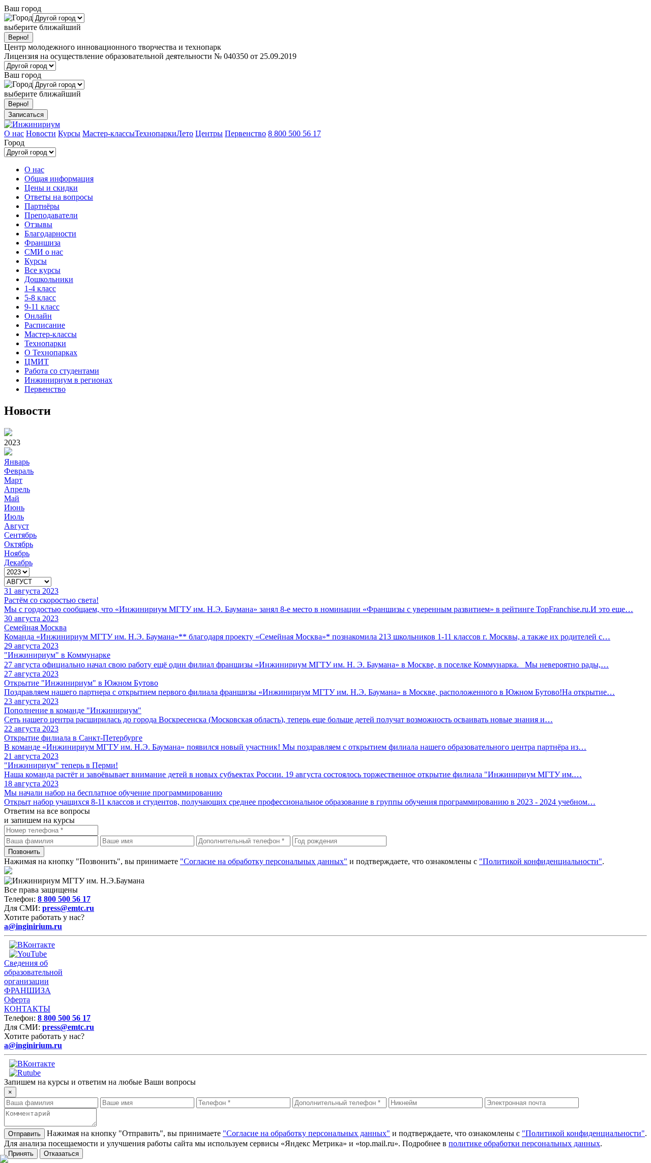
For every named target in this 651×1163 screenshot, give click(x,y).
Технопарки (155, 133)
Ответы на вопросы (58, 197)
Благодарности (50, 233)
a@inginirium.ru (33, 926)
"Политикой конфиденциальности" (540, 861)
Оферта (17, 999)
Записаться (26, 114)
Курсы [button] (35, 261)
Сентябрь (20, 535)
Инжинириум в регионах (68, 380)
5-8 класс (40, 297)
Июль (14, 516)
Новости (41, 133)
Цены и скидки (51, 187)
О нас (14, 133)
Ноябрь (16, 553)
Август (16, 526)
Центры (209, 133)
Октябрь (18, 544)
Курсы (69, 133)
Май (11, 498)
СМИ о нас (43, 252)
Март (13, 480)
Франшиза (42, 242)
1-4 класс (40, 288)
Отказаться (61, 1153)
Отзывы (38, 224)
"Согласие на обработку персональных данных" (263, 861)
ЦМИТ (36, 361)
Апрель (17, 489)
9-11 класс (42, 306)
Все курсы (42, 270)
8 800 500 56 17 (294, 133)
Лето (184, 133)
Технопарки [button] (45, 343)
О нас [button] (34, 169)
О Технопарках (50, 352)
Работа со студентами (61, 370)
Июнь (14, 507)
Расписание (44, 325)
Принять (21, 1153)
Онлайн (38, 316)
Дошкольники (48, 279)
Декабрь (18, 562)
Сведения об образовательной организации (33, 972)
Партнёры (42, 206)
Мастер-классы (108, 133)
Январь (16, 461)
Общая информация (59, 178)
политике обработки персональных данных (524, 1143)
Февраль (19, 471)
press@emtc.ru (68, 908)
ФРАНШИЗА (27, 990)
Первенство (245, 133)
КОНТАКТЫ (27, 1008)
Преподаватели (51, 215)
